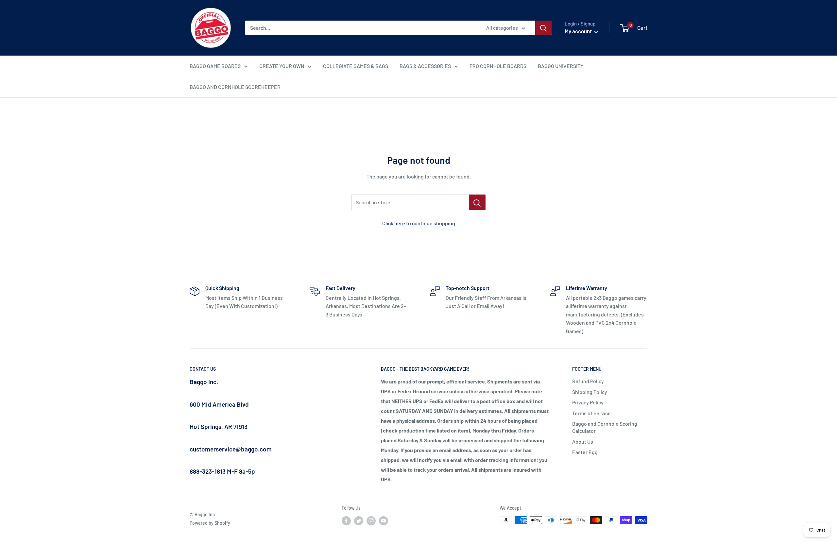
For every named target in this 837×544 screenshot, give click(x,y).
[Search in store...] (477, 202)
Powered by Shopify (210, 523)
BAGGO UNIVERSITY (560, 66)
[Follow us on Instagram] (371, 520)
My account (579, 31)
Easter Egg (585, 452)
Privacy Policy (588, 402)
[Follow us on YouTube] (383, 520)
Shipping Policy (589, 392)
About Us (582, 441)
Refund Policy (588, 381)
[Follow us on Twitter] (358, 520)
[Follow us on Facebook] (346, 520)
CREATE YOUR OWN (281, 66)
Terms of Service (591, 413)
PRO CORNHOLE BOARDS (498, 66)
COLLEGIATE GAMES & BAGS (355, 66)
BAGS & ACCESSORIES (425, 66)
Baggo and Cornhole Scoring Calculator (604, 427)
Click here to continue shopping (418, 223)
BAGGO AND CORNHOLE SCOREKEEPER (235, 87)
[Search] (543, 28)
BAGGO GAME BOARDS (215, 66)
